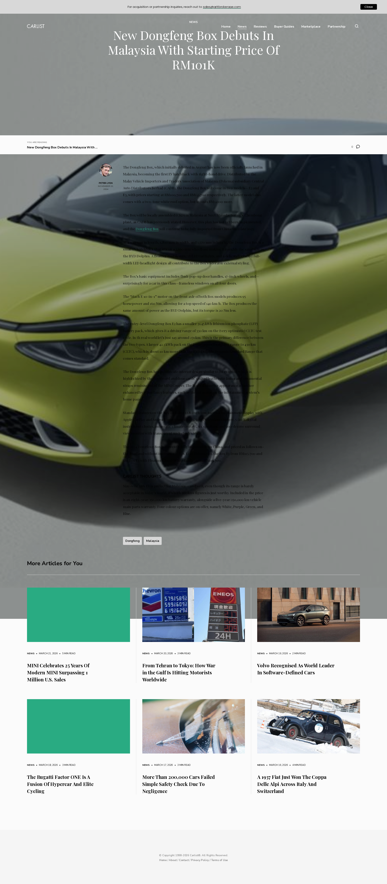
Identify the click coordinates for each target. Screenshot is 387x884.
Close (368, 7)
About (173, 860)
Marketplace (310, 27)
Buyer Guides (284, 27)
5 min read (67, 653)
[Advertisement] (193, 105)
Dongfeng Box (147, 228)
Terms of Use (219, 860)
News (242, 27)
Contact (184, 860)
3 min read (182, 653)
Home (225, 27)
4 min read (297, 765)
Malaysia (152, 541)
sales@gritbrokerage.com (222, 7)
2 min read (297, 653)
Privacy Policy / (201, 860)
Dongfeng (132, 541)
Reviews (260, 27)
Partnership (336, 27)
